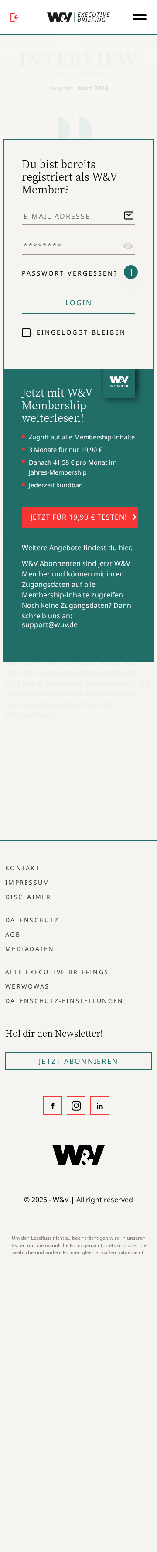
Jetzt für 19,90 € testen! (80, 517)
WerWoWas (27, 986)
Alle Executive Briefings (57, 972)
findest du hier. (107, 547)
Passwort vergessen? (70, 273)
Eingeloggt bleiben (80, 332)
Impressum (27, 882)
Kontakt (22, 868)
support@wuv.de (50, 624)
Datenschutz (32, 920)
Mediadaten (30, 949)
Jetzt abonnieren (78, 1061)
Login (78, 302)
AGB (12, 934)
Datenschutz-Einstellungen (64, 1001)
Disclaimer (28, 897)
